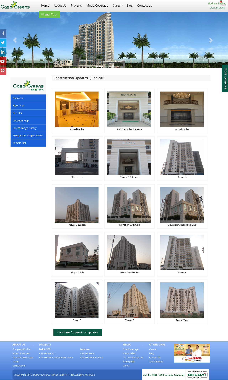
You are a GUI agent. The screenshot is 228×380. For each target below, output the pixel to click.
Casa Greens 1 (47, 353)
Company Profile (21, 349)
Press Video (129, 353)
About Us (60, 5)
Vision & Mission (21, 353)
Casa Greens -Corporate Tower (56, 357)
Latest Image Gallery (25, 128)
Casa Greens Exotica (91, 357)
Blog (129, 5)
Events (126, 365)
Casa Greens (87, 353)
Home (45, 5)
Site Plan (18, 113)
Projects (76, 5)
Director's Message (22, 357)
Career (117, 5)
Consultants (18, 365)
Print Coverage (131, 349)
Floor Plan (18, 105)
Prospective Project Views (28, 135)
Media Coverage (97, 5)
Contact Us (144, 5)
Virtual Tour (49, 14)
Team (15, 361)
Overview (18, 98)
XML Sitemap (156, 361)
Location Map (21, 120)
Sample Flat (19, 143)
